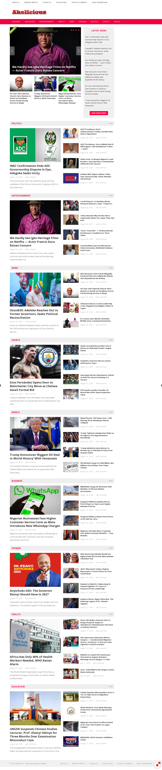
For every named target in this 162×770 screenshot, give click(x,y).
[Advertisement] (109, 12)
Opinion (82, 21)
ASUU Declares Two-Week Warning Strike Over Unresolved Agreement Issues (96, 709)
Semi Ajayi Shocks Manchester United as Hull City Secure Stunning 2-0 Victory (97, 377)
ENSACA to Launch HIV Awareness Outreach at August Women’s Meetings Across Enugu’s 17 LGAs (95, 657)
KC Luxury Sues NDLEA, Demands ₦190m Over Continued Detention (95, 319)
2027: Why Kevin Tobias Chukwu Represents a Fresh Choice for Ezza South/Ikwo (96, 571)
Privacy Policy (61, 2)
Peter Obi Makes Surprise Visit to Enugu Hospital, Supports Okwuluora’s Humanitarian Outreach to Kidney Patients (96, 623)
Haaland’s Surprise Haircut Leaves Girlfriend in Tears (95, 362)
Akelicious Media (39, 763)
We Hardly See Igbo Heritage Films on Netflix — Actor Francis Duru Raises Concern (44, 68)
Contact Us (47, 2)
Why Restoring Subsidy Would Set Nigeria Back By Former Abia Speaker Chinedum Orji (97, 556)
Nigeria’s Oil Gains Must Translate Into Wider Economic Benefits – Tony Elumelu (96, 533)
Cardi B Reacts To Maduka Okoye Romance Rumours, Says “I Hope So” (96, 202)
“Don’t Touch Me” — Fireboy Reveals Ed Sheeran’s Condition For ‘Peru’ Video (96, 232)
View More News (98, 113)
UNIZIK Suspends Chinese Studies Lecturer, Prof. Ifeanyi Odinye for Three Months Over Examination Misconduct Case (33, 734)
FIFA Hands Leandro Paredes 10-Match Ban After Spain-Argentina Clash (95, 392)
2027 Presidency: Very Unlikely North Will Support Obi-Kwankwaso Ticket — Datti (96, 146)
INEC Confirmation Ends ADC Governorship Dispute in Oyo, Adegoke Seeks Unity (97, 39)
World (117, 21)
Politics (94, 21)
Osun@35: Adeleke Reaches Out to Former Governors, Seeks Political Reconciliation (98, 51)
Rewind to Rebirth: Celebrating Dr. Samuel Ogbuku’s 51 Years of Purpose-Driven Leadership (95, 586)
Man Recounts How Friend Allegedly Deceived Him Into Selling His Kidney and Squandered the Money (96, 275)
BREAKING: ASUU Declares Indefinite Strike (96, 738)
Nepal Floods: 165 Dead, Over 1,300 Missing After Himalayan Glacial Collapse (96, 420)
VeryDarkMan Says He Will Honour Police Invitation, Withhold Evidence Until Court (96, 247)
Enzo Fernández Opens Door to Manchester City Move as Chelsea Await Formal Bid (33, 386)
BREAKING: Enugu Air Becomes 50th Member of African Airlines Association (96, 488)
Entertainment (46, 21)
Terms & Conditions (79, 2)
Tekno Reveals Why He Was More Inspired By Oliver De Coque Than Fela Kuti (97, 217)
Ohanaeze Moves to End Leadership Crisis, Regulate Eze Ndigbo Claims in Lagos (96, 305)
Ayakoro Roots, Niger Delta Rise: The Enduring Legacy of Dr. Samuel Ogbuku (96, 601)
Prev (12, 50)
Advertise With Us (31, 2)
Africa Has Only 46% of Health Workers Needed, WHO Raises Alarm (31, 660)
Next (78, 50)
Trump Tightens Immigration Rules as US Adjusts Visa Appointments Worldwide (97, 435)
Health (61, 21)
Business (16, 21)
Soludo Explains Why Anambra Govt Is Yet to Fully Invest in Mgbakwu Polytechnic (97, 694)
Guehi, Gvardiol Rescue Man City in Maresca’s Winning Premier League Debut (95, 348)
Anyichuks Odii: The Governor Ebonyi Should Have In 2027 (31, 592)
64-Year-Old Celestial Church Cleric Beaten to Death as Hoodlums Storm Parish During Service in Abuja (20, 98)
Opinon (16, 548)
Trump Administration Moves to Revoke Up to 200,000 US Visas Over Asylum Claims (96, 450)
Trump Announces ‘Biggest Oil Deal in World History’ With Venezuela (45, 95)
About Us (15, 2)
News (71, 21)
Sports (106, 21)
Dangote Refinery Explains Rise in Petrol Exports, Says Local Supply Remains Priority (95, 503)
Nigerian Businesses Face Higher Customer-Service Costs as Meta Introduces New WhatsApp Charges (69, 98)
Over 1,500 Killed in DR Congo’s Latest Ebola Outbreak (97, 670)
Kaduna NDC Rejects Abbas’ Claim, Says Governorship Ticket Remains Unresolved (95, 176)
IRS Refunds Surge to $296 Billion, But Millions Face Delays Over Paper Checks (97, 465)
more (111, 123)
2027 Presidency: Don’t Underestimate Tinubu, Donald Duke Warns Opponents (96, 131)
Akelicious (20, 763)
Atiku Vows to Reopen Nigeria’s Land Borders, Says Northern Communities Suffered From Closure (97, 161)
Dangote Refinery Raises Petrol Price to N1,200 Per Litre (96, 517)
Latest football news (99, 2)
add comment (30, 177)
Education (30, 21)
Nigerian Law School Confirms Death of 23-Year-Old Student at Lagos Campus (96, 724)
